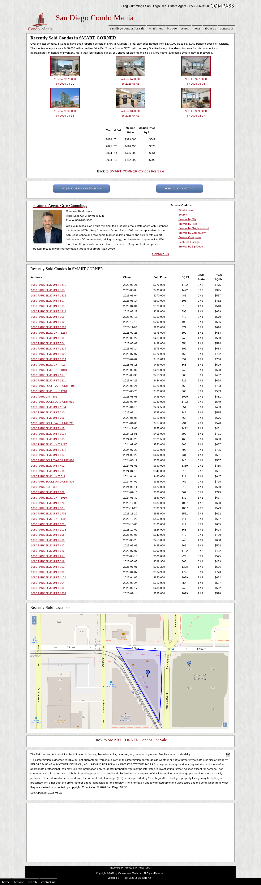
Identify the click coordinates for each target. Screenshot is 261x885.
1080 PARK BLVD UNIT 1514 (48, 359)
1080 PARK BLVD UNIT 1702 (48, 513)
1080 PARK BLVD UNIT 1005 (48, 353)
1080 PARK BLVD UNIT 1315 (48, 284)
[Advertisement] (130, 831)
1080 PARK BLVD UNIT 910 (48, 338)
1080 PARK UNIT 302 (44, 396)
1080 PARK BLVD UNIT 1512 (48, 295)
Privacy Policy (116, 867)
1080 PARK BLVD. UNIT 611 (48, 476)
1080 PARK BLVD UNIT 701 (48, 566)
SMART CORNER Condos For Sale (136, 171)
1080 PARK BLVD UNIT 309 (48, 316)
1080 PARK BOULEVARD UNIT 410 (52, 460)
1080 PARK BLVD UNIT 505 (48, 439)
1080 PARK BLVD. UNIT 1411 (49, 518)
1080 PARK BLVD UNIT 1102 (48, 577)
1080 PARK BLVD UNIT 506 (48, 492)
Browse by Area (187, 223)
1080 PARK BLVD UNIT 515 (48, 290)
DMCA (148, 867)
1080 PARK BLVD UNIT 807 (48, 300)
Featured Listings (188, 241)
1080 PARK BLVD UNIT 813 (48, 454)
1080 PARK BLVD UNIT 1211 (48, 380)
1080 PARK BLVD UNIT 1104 (48, 407)
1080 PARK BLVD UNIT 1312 (48, 449)
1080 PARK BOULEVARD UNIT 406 (52, 481)
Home (6, 882)
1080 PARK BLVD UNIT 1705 (48, 503)
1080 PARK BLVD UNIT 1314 (48, 348)
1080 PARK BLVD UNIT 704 (48, 343)
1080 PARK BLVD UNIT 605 (48, 417)
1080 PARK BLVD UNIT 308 (48, 572)
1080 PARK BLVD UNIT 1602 (48, 593)
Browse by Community (192, 232)
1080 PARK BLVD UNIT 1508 (48, 327)
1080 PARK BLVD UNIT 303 (48, 306)
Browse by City (187, 219)
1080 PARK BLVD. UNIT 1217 (49, 444)
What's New (155, 28)
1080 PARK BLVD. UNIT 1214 (49, 332)
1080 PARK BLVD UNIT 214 (48, 556)
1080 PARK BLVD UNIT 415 (48, 428)
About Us (210, 28)
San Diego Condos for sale (127, 28)
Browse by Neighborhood (193, 228)
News (197, 28)
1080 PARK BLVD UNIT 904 (48, 582)
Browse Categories (189, 237)
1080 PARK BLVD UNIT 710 (48, 540)
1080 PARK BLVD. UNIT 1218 (49, 391)
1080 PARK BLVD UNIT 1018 (48, 529)
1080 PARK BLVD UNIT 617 (48, 375)
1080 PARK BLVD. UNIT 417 (48, 364)
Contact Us (227, 28)
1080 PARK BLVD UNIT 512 (48, 321)
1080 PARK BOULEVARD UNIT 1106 (53, 385)
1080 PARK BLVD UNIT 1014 (48, 433)
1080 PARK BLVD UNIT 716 (48, 471)
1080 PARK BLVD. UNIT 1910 (49, 497)
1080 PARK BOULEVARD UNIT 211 (52, 423)
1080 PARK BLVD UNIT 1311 (48, 524)
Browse (172, 28)
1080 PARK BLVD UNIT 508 (48, 534)
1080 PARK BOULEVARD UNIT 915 (52, 401)
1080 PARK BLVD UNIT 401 (48, 465)
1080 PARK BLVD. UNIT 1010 (49, 369)
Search (185, 28)
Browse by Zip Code (190, 246)
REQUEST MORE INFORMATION (81, 188)
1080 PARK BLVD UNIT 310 (48, 412)
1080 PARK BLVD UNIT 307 (48, 508)
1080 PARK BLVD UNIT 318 (48, 561)
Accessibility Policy (134, 867)
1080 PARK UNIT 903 (44, 486)
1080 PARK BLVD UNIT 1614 (48, 311)
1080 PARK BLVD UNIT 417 (48, 545)
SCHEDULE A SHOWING (180, 188)
